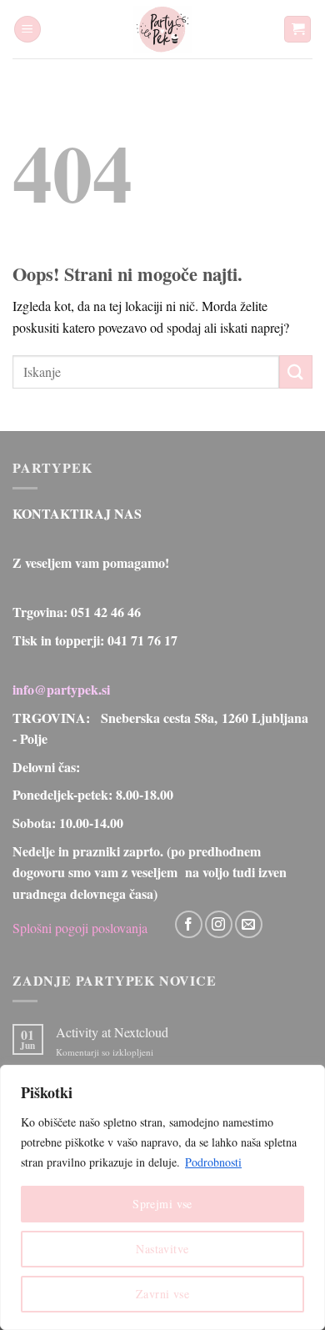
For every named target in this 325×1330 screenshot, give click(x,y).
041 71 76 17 (143, 640)
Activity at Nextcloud (112, 1032)
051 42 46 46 (106, 611)
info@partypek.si (61, 689)
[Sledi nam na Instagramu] (218, 924)
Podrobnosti (213, 1162)
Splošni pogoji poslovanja (80, 927)
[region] (162, 1197)
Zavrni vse (162, 1294)
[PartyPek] (162, 29)
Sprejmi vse (162, 1204)
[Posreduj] (295, 371)
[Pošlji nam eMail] (248, 924)
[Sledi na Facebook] (188, 924)
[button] (27, 29)
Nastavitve (162, 1249)
